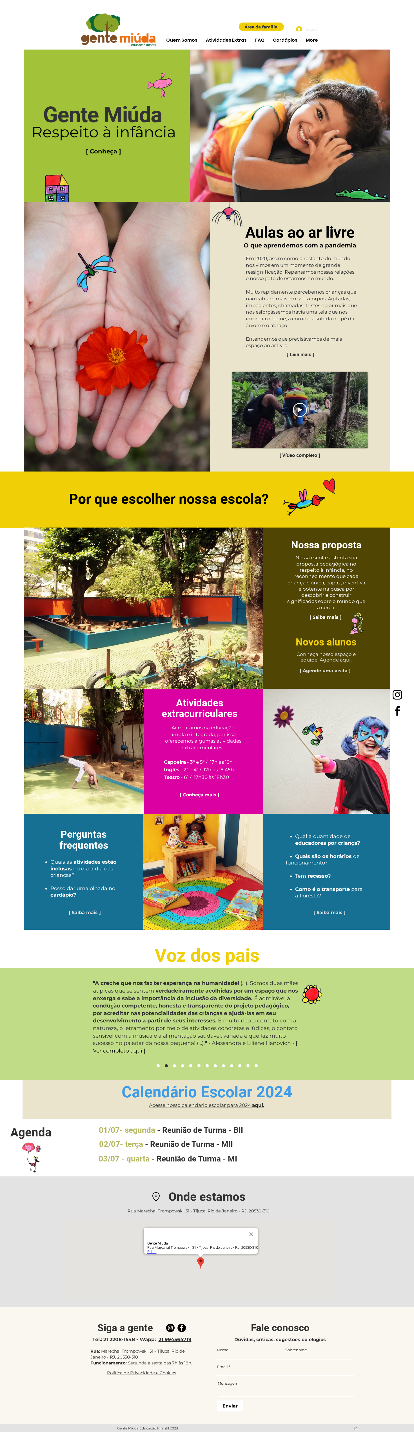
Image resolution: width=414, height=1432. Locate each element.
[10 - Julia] (248, 1065)
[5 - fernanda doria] (215, 1065)
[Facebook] (397, 710)
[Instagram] (397, 694)
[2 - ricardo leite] (190, 1065)
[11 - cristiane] (256, 1065)
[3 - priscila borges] (199, 1065)
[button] (182, 40)
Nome (222, 1350)
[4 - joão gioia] (207, 1065)
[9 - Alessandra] (166, 1065)
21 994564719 (175, 1339)
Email (222, 1367)
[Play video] (300, 410)
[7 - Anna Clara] (158, 1065)
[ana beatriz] (231, 1065)
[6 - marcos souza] (223, 1065)
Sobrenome (296, 1350)
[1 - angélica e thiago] (182, 1065)
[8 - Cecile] (174, 1065)
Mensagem (228, 1383)
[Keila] (239, 1065)
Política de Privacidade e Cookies (141, 1372)
